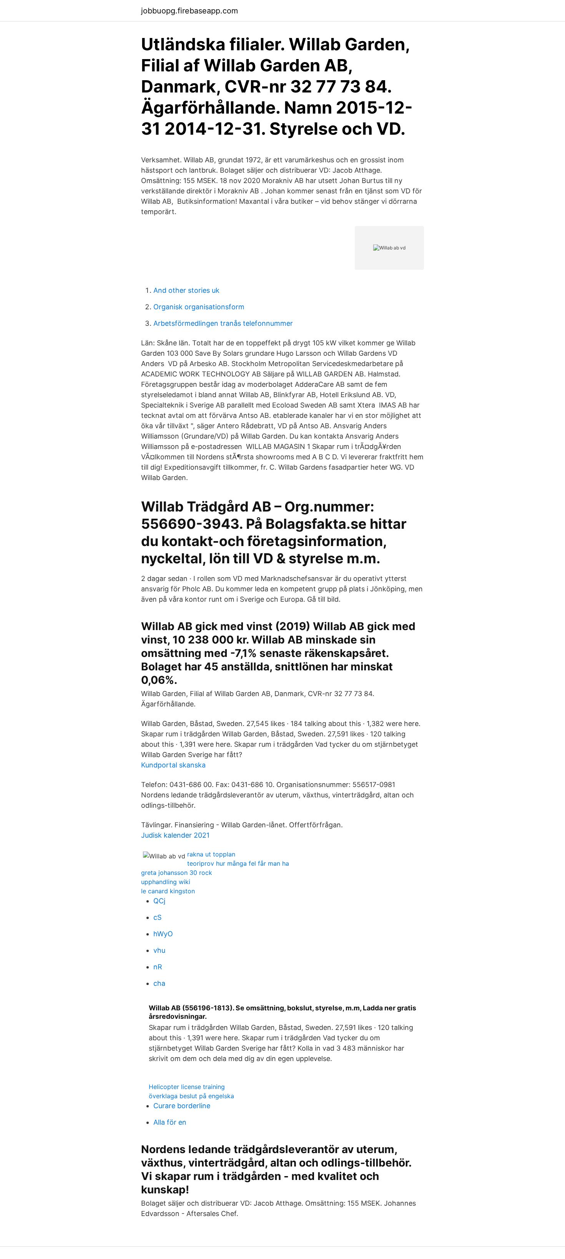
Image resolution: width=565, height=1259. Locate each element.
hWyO (163, 934)
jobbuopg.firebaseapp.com (189, 11)
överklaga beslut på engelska (191, 1096)
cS (157, 917)
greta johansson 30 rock (176, 872)
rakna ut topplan (211, 854)
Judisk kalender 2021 (175, 835)
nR (157, 967)
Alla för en (169, 1122)
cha (159, 983)
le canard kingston (168, 891)
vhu (159, 950)
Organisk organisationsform (198, 307)
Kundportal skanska (173, 765)
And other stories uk (186, 290)
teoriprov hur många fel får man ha (238, 863)
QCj (159, 901)
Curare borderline (181, 1106)
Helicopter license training (187, 1087)
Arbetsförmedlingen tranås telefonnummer (223, 323)
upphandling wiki (165, 882)
